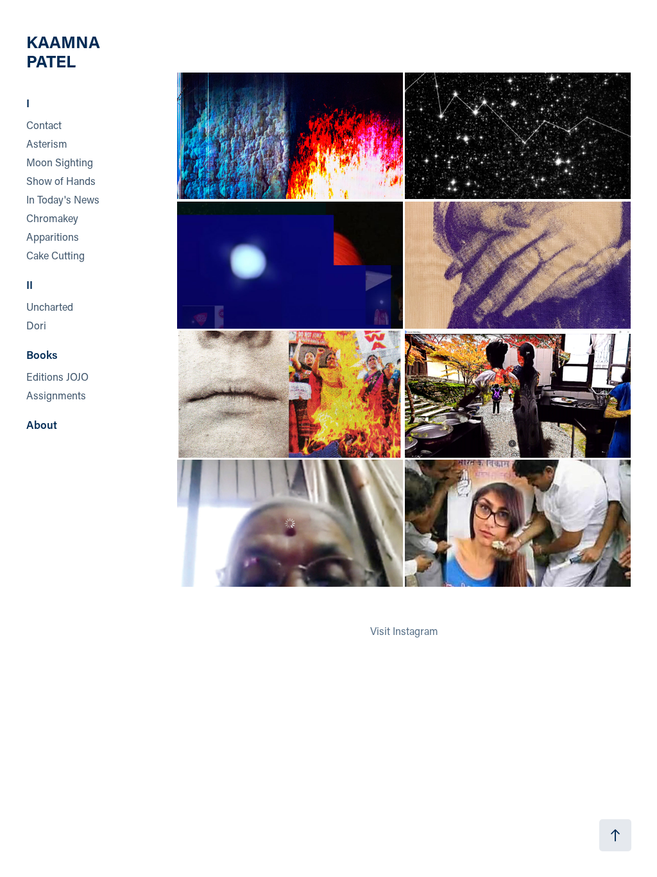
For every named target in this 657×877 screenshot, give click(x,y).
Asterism (46, 143)
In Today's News (62, 199)
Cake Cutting (55, 255)
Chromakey (52, 218)
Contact (44, 125)
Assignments (56, 395)
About (41, 424)
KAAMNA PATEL (65, 51)
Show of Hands (61, 180)
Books (42, 354)
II (29, 284)
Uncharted (49, 306)
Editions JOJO (57, 376)
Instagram (415, 631)
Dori (36, 325)
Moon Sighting (59, 162)
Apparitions (52, 236)
